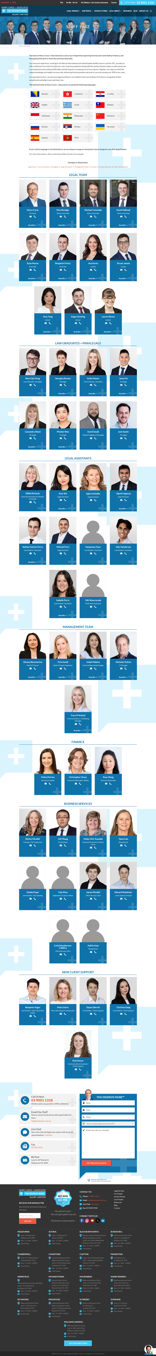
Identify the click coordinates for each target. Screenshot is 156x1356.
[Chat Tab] (78, 678)
